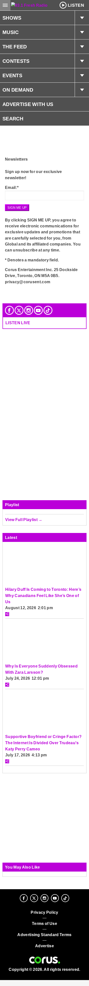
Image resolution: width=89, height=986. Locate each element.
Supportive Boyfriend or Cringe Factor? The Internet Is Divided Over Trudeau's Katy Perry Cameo (43, 742)
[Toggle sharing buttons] (7, 614)
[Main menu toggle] (5, 5)
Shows (12, 18)
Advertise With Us (27, 104)
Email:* (12, 187)
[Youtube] (38, 310)
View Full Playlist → (24, 519)
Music (10, 32)
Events (12, 75)
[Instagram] (28, 310)
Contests (16, 61)
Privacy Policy (44, 912)
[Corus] (44, 960)
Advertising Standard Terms (44, 935)
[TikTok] (48, 310)
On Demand (17, 90)
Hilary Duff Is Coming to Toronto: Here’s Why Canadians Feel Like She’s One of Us (43, 595)
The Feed (14, 46)
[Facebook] (9, 310)
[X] (19, 310)
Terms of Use (44, 923)
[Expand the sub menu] (82, 18)
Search (12, 118)
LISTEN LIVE (17, 322)
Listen (76, 5)
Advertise (44, 946)
